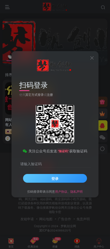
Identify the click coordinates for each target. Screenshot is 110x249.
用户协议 (61, 191)
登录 (55, 178)
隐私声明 (76, 191)
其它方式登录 (34, 94)
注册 (50, 94)
